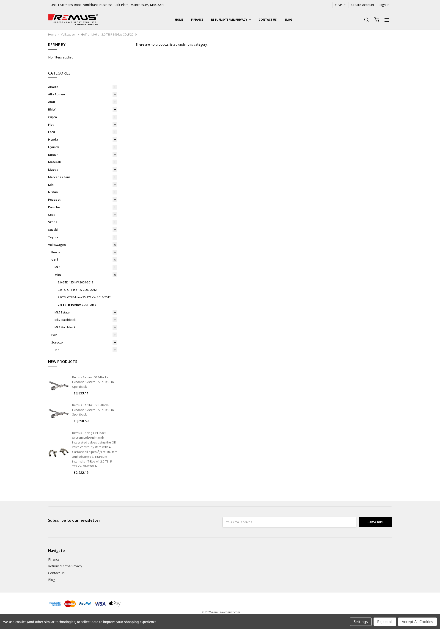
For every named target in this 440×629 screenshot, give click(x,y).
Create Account (362, 5)
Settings (361, 621)
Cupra (52, 117)
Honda (53, 139)
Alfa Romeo (56, 94)
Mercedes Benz (59, 177)
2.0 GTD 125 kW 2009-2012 (75, 282)
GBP (339, 5)
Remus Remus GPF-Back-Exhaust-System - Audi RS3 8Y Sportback (93, 382)
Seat (51, 215)
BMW (51, 109)
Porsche (54, 207)
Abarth (53, 87)
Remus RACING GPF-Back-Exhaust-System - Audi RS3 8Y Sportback (93, 410)
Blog (288, 20)
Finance (197, 20)
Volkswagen (57, 245)
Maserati (54, 162)
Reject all (385, 621)
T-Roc (55, 350)
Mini (51, 185)
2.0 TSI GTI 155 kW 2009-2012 (77, 290)
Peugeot (54, 199)
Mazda (53, 169)
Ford (51, 132)
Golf (54, 260)
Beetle (55, 252)
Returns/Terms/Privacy (229, 20)
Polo (54, 335)
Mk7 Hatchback (65, 320)
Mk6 (58, 275)
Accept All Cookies (417, 621)
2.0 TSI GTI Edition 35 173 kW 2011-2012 (84, 297)
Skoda (52, 222)
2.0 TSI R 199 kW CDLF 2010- (77, 305)
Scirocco (57, 342)
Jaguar (53, 154)
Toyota (53, 237)
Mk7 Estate (62, 312)
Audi (51, 102)
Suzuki (53, 229)
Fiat (51, 124)
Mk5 (57, 267)
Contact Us (268, 20)
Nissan (53, 192)
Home (179, 20)
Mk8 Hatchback (65, 327)
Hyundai (54, 147)
